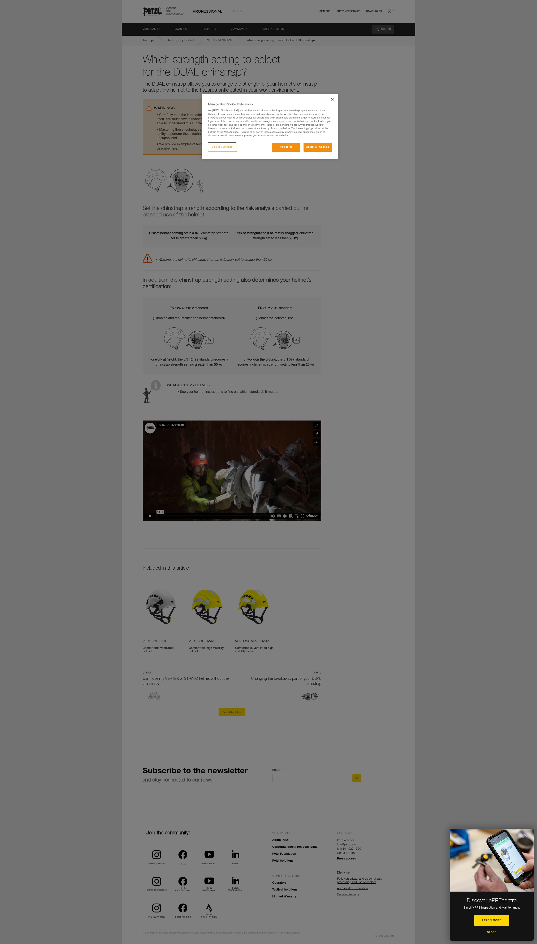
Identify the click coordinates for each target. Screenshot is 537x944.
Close (492, 932)
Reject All (286, 147)
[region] (270, 126)
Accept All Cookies (317, 147)
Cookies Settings (222, 147)
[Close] (332, 99)
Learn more (491, 920)
